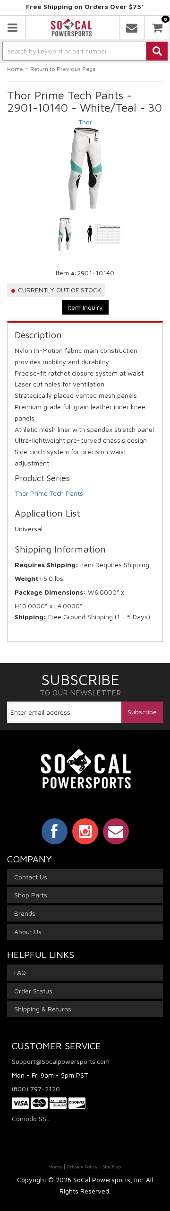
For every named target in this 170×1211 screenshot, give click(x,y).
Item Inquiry (85, 307)
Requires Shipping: (46, 565)
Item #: (66, 273)
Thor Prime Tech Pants (49, 493)
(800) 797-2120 (36, 1089)
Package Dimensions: (50, 592)
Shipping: (30, 617)
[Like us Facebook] (55, 831)
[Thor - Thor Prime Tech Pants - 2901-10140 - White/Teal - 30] (85, 169)
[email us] (131, 27)
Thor (85, 122)
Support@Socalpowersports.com (61, 1061)
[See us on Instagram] (85, 831)
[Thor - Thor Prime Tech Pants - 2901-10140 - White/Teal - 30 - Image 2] (104, 234)
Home (15, 68)
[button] (85, 51)
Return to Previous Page (63, 68)
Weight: (28, 578)
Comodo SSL (31, 1118)
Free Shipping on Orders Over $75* (85, 6)
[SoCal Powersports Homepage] (71, 27)
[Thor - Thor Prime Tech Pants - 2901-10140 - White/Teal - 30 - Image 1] (65, 234)
